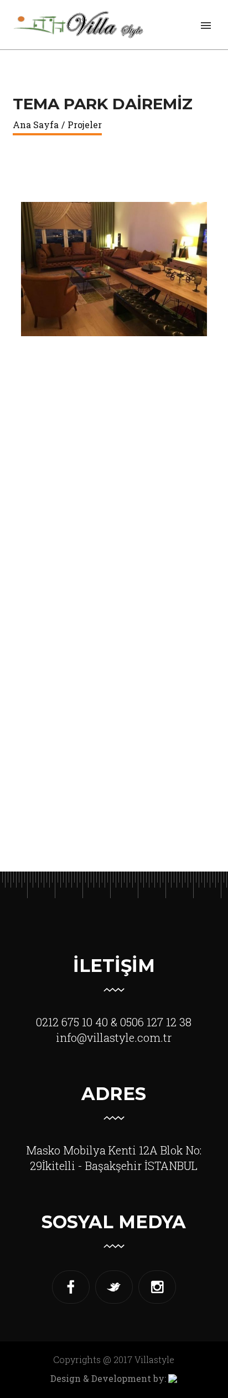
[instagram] (157, 1287)
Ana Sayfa (36, 124)
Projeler (85, 124)
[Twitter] (114, 1287)
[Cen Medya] (172, 1378)
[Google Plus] (71, 1287)
